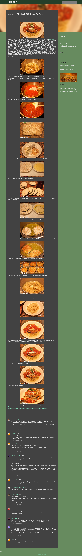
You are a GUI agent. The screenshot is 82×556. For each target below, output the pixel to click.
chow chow (10, 408)
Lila (12, 539)
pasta (27, 408)
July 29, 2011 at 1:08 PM (16, 515)
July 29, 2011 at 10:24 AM (16, 451)
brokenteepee (14, 433)
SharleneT (13, 508)
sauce (36, 408)
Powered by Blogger (41, 554)
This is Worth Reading (63, 62)
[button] (8, 19)
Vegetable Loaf (62, 84)
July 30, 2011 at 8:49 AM (16, 542)
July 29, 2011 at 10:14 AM (16, 440)
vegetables (44, 408)
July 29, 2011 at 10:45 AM (16, 483)
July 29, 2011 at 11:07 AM (16, 491)
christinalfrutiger (14, 479)
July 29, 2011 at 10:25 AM (16, 459)
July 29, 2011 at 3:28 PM (16, 535)
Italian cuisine (22, 408)
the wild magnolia (15, 494)
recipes (31, 408)
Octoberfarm (12, 2)
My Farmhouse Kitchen (16, 419)
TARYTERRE (14, 518)
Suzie (12, 526)
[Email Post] (8, 406)
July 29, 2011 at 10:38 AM (16, 475)
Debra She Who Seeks (16, 455)
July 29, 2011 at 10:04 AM (16, 429)
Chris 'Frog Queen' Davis (16, 443)
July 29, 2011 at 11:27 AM (16, 504)
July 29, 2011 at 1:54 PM (16, 523)
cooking (16, 408)
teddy (39, 408)
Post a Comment (11, 545)
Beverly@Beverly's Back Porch (18, 487)
